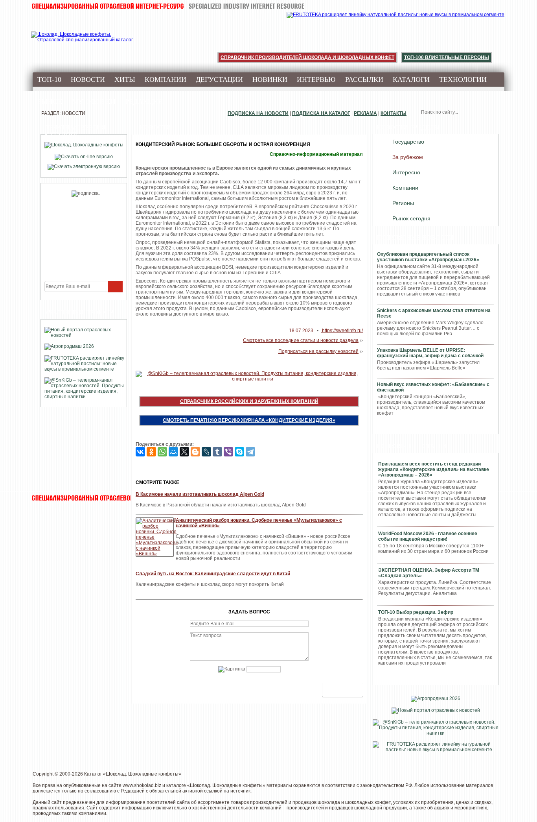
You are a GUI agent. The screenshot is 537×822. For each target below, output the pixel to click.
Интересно (406, 172)
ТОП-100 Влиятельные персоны (446, 57)
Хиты (124, 79)
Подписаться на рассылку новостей (318, 351)
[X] (184, 451)
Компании (165, 79)
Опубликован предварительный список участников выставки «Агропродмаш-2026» (428, 256)
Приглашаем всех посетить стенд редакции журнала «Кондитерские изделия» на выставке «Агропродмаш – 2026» (433, 469)
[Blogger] (195, 451)
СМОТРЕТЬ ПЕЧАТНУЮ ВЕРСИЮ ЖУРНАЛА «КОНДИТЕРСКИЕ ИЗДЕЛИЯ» (249, 420)
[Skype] (239, 451)
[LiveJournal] (206, 451)
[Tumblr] (217, 451)
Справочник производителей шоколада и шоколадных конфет (307, 57)
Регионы (403, 203)
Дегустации (219, 79)
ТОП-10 (49, 79)
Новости (88, 79)
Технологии (463, 79)
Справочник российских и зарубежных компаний (249, 401)
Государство (408, 142)
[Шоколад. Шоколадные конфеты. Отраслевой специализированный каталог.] (82, 43)
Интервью (316, 79)
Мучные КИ (94, 101)
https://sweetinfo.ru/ (342, 330)
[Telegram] (250, 451)
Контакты (393, 113)
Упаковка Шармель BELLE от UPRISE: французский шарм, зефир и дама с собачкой (430, 352)
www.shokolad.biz (142, 785)
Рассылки (364, 79)
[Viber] (228, 451)
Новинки (269, 79)
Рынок (50, 101)
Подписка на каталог (321, 113)
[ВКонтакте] (140, 451)
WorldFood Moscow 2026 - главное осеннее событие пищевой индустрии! (427, 536)
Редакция (144, 101)
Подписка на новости (258, 113)
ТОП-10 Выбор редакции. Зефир (415, 612)
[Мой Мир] (173, 451)
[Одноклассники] (151, 451)
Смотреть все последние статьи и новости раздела (301, 340)
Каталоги (411, 79)
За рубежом (407, 157)
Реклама (365, 113)
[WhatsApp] (162, 451)
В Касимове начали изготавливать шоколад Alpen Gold (200, 494)
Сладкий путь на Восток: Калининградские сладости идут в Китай (213, 573)
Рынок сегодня (411, 218)
